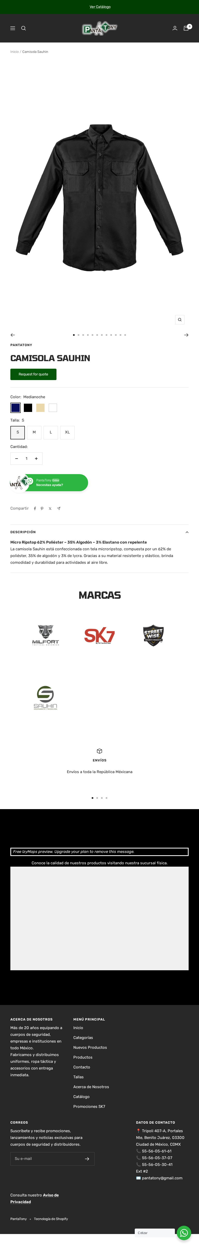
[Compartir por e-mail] (58, 508)
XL (67, 432)
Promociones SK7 (89, 1106)
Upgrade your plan (71, 851)
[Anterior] (12, 335)
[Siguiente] (186, 335)
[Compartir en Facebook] (35, 508)
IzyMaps (29, 851)
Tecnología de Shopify (51, 1219)
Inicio (14, 52)
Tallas (78, 1077)
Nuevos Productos (90, 1047)
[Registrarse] (87, 1159)
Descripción (23, 532)
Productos (83, 1057)
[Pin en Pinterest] (42, 508)
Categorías (83, 1037)
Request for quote (33, 374)
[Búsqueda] (23, 28)
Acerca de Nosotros (91, 1087)
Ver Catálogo (100, 7)
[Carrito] (186, 28)
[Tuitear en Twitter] (50, 508)
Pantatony (21, 345)
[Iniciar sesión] (175, 28)
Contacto (81, 1067)
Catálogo (81, 1096)
